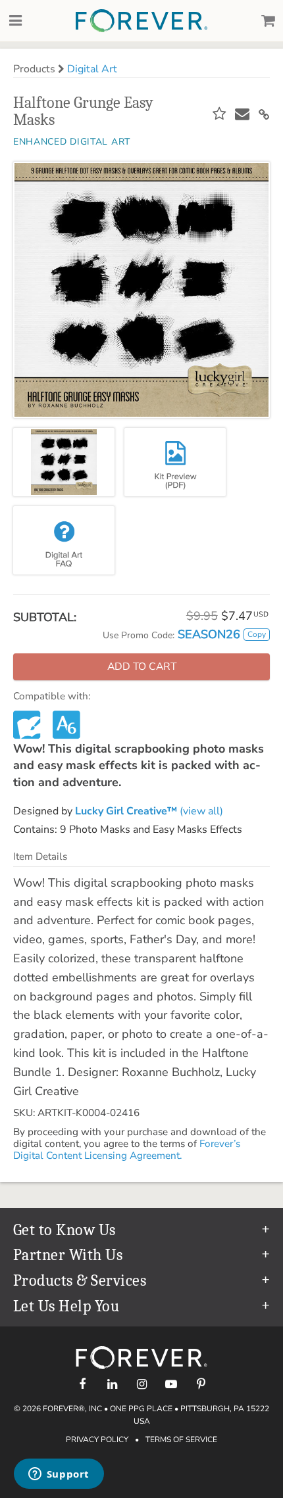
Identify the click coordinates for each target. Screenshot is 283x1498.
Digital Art (92, 69)
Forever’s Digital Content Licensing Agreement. (126, 1149)
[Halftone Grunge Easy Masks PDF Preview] (175, 462)
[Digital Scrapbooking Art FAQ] (63, 540)
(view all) (149, 811)
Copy (256, 634)
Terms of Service (181, 1439)
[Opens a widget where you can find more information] (58, 1475)
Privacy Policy (97, 1439)
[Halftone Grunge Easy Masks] (64, 462)
